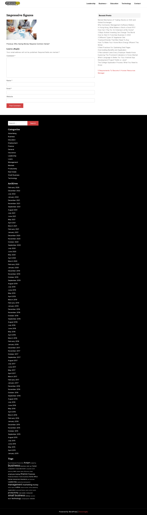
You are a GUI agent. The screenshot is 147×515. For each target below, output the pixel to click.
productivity (13, 493)
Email (9, 89)
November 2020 (14, 239)
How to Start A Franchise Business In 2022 (114, 35)
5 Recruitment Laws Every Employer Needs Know (117, 52)
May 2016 (11, 409)
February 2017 (13, 380)
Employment (13, 143)
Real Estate (12, 172)
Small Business (13, 175)
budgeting (33, 463)
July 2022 (12, 194)
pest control (29, 490)
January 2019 (13, 306)
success (32, 496)
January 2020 (13, 268)
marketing (27, 484)
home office (33, 477)
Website (9, 97)
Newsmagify (83, 512)
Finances (31, 474)
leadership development (23, 482)
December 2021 (14, 200)
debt (14, 471)
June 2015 (12, 444)
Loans (10, 159)
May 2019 (11, 293)
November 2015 (14, 428)
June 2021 (12, 216)
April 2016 (12, 412)
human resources (14, 479)
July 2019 (11, 287)
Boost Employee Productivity (15, 463)
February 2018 (13, 341)
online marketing (33, 487)
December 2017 (14, 348)
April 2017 (12, 373)
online (17, 487)
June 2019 (12, 290)
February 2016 (13, 418)
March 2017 (12, 377)
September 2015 (14, 434)
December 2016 (14, 386)
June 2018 (12, 328)
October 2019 (13, 277)
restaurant (29, 493)
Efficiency (27, 471)
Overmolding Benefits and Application (112, 50)
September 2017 (14, 357)
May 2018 (11, 332)
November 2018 (14, 312)
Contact (137, 4)
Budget (27, 463)
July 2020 (12, 248)
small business (16, 495)
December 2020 (14, 236)
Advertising (12, 133)
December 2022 (14, 191)
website (32, 498)
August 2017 (13, 360)
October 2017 (13, 354)
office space (11, 487)
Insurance (12, 153)
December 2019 (14, 271)
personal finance (20, 490)
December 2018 (14, 309)
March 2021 (12, 226)
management (15, 484)
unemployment (25, 498)
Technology (126, 4)
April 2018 (12, 335)
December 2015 (14, 425)
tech (9, 498)
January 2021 (13, 232)
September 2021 (14, 207)
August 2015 (12, 437)
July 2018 (11, 325)
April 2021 (12, 223)
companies (11, 468)
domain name (20, 471)
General (11, 149)
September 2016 (14, 396)
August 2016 (13, 399)
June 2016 (12, 405)
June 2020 (12, 252)
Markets (11, 165)
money (35, 485)
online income (24, 487)
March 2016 (12, 415)
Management (13, 162)
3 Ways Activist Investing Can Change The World (116, 32)
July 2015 (11, 441)
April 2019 (12, 296)
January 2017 (13, 383)
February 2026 (13, 187)
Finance (11, 146)
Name (9, 81)
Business (102, 4)
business (14, 465)
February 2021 (13, 229)
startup (28, 496)
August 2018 (13, 322)
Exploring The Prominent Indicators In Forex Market (118, 55)
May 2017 (11, 370)
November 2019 (14, 274)
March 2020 (12, 261)
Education (114, 4)
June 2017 (12, 367)
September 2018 (14, 319)
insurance (23, 479)
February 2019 (13, 303)
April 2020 (12, 258)
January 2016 (13, 421)
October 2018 (13, 316)
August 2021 (12, 210)
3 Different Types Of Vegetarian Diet (111, 37)
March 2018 (12, 338)
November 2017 (14, 351)
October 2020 (13, 242)
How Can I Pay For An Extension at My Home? (116, 30)
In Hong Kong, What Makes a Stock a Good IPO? (116, 27)
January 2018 (13, 344)
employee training (14, 474)
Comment (10, 56)
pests (34, 490)
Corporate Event (20, 468)
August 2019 (13, 284)
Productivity (12, 169)
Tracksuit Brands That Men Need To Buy (113, 40)
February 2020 (13, 264)
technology (16, 498)
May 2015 (11, 447)
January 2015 (13, 453)
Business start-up (26, 466)
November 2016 (14, 389)
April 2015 (12, 450)
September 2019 (14, 280)
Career (34, 466)
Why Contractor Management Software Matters (116, 25)
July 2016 (11, 402)
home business (24, 476)
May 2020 (12, 255)
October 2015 (13, 431)
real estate (22, 493)
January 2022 (13, 197)
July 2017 (11, 364)
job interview (31, 479)
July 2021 (11, 213)
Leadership (90, 4)
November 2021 (14, 203)
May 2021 (11, 219)
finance (24, 474)
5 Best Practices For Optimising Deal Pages (114, 47)
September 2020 (14, 245)
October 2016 (13, 393)
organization (12, 490)
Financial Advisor (13, 476)
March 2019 (12, 300)
